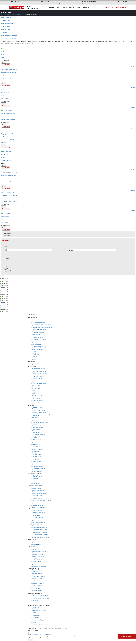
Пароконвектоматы (37, 407)
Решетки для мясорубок (38, 620)
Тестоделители (36, 558)
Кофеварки (35, 602)
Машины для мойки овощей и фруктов (41, 347)
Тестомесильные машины (38, 554)
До (70, 250)
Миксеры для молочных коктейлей (40, 534)
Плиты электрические (37, 427)
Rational (30, 627)
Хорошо (30, 639)
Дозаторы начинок (36, 544)
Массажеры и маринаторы (38, 522)
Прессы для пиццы (37, 559)
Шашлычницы (35, 415)
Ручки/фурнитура (36, 617)
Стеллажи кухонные (37, 498)
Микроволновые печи (37, 441)
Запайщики (35, 478)
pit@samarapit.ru (85, 3)
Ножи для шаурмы (36, 439)
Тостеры (34, 419)
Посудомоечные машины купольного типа (42, 327)
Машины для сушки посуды (39, 329)
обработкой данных (74, 636)
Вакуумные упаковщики (38, 480)
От (5, 250)
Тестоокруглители (36, 553)
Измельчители (35, 354)
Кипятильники (35, 447)
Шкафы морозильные (37, 375)
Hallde (6, 268)
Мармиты (34, 442)
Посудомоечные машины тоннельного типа (42, 324)
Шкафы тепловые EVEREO (39, 412)
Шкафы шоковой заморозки (39, 368)
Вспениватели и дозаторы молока (40, 598)
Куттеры (34, 351)
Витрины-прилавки (36, 398)
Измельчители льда (37, 395)
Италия (7, 258)
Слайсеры (34, 336)
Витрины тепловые (37, 461)
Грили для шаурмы (37, 456)
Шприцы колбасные (37, 510)
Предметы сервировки (37, 585)
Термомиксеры (35, 420)
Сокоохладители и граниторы (39, 532)
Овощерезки (35, 341)
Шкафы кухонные (36, 486)
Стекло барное (36, 588)
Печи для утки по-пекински (38, 434)
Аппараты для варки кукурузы (39, 529)
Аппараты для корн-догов (38, 468)
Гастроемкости (35, 571)
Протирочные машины (37, 337)
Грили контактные (36, 454)
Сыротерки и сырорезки (38, 332)
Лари (33, 390)
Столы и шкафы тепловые (38, 410)
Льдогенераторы (36, 388)
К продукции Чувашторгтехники (40, 624)
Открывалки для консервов (39, 339)
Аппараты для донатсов (38, 469)
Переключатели (36, 615)
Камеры (34, 393)
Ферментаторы (35, 549)
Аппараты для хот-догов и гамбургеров (41, 525)
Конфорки (34, 612)
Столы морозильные (37, 380)
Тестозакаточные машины (38, 556)
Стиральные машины (37, 364)
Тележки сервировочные (38, 490)
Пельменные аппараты (37, 517)
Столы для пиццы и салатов (39, 383)
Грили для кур (35, 458)
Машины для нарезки (37, 520)
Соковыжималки (36, 334)
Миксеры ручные (36, 344)
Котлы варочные (36, 446)
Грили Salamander (36, 459)
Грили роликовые (36, 453)
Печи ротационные (36, 561)
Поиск (107, 7)
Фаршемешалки (36, 514)
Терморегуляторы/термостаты (39, 610)
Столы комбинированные (38, 381)
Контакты (64, 7)
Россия (7, 271)
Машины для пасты (37, 563)
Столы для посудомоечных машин (40, 320)
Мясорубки (35, 342)
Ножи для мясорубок (37, 619)
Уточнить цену (6, 64)
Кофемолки (35, 600)
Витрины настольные (37, 400)
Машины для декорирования (39, 542)
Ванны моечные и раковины (39, 507)
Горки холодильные (37, 397)
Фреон (33, 614)
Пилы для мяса (36, 515)
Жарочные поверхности (38, 449)
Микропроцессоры (36, 608)
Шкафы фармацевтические (39, 371)
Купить (3, 62)
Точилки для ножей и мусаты (39, 578)
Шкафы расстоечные (37, 547)
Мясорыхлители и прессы (38, 519)
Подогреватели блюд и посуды (39, 425)
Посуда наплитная (36, 575)
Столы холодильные (37, 378)
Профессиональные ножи (38, 580)
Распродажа (86, 7)
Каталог (51, 7)
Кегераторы (35, 391)
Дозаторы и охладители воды (39, 566)
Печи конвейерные (36, 432)
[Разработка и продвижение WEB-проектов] (39, 634)
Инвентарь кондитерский (38, 583)
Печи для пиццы (36, 436)
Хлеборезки (35, 359)
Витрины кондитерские (37, 402)
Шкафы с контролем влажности (40, 373)
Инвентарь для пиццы (37, 581)
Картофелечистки (36, 353)
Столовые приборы (37, 590)
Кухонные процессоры (37, 349)
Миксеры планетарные (37, 346)
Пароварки (34, 437)
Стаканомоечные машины (38, 322)
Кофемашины (35, 603)
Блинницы (34, 464)
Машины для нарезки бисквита (39, 541)
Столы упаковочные (37, 476)
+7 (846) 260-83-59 (15, 1)
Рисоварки (34, 424)
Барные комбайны (36, 536)
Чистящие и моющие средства (39, 591)
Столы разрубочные (37, 495)
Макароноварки (36, 444)
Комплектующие (36, 622)
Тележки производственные (39, 491)
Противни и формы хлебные (39, 569)
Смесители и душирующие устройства (41, 500)
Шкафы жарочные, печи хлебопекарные (42, 414)
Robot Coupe (8, 270)
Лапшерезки (35, 564)
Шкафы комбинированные (38, 376)
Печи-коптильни (36, 430)
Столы (33, 497)
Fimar (6, 266)
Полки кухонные (36, 502)
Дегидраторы (35, 451)
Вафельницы (35, 463)
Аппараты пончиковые (37, 466)
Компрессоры (35, 607)
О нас (57, 7)
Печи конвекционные (37, 408)
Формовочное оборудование (39, 512)
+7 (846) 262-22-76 (15, 3)
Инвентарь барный (36, 586)
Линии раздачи (35, 483)
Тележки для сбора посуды (39, 493)
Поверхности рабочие (37, 505)
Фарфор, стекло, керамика (38, 576)
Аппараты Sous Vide (37, 471)
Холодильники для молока (38, 597)
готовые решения (120, 7)
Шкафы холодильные (37, 369)
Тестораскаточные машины (39, 551)
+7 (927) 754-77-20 (45, 1)
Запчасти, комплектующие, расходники (16, 14)
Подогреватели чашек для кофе (40, 595)
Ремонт (79, 7)
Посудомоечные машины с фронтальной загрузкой (44, 325)
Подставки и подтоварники (38, 503)
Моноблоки (35, 386)
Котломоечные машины (38, 319)
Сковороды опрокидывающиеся (40, 422)
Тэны (34, 627)
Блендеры (34, 358)
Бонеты (34, 403)
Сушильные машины (37, 363)
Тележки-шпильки (36, 488)
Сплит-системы (36, 385)
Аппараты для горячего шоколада (40, 537)
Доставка (71, 7)
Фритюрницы (35, 417)
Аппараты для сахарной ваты (39, 527)
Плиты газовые (36, 429)
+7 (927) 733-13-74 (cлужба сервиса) (50, 3)
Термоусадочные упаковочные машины (42, 475)
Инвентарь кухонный (37, 573)
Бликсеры (34, 356)
